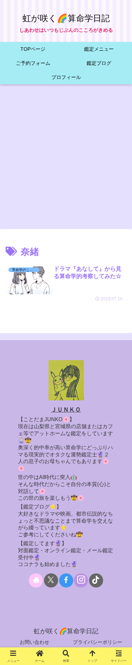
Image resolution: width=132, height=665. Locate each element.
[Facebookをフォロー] (66, 580)
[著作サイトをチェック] (36, 580)
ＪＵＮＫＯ (66, 409)
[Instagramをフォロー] (81, 580)
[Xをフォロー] (51, 580)
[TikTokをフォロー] (96, 580)
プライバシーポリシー (97, 642)
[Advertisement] (66, 159)
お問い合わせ (34, 642)
